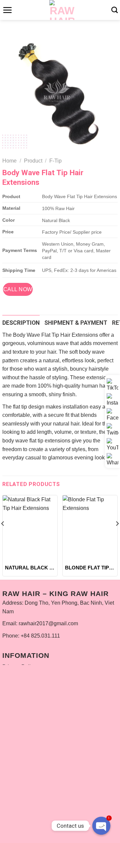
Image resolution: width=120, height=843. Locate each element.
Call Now (17, 289)
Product (33, 161)
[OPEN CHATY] (101, 826)
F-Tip (55, 161)
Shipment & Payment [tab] (75, 322)
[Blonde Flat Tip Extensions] (90, 528)
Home (9, 161)
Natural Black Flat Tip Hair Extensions (30, 567)
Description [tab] (21, 322)
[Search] (114, 10)
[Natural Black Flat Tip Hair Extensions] (30, 528)
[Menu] (7, 10)
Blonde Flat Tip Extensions (90, 567)
